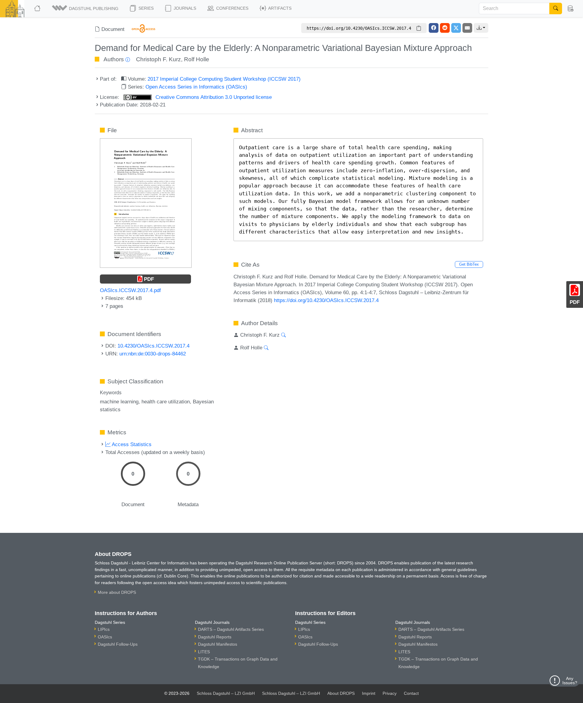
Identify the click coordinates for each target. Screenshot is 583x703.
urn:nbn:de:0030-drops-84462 (152, 354)
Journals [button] (184, 8)
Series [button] (145, 8)
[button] (85, 8)
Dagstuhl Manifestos (217, 644)
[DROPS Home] (37, 8)
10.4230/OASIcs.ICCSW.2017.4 (153, 346)
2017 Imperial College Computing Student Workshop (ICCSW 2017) (224, 79)
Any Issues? (569, 680)
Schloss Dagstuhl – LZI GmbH (226, 693)
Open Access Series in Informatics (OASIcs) (196, 87)
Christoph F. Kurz (158, 59)
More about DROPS (117, 592)
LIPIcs (104, 629)
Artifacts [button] (279, 8)
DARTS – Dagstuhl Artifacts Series (231, 629)
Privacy (390, 693)
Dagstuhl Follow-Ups (118, 644)
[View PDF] (146, 203)
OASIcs (105, 636)
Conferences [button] (231, 8)
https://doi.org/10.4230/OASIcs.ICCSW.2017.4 (326, 300)
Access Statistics (131, 444)
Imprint (368, 693)
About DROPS (341, 693)
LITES (204, 651)
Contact (411, 693)
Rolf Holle (196, 59)
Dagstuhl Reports (214, 636)
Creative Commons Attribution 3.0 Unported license (213, 97)
